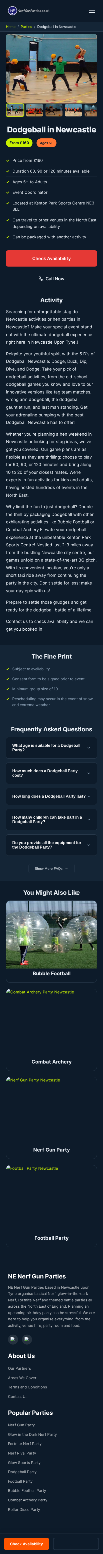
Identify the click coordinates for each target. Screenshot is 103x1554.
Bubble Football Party (27, 1490)
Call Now (55, 278)
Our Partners (19, 1368)
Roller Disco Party (24, 1509)
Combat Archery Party (27, 1500)
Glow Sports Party (24, 1462)
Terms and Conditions (27, 1387)
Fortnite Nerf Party (25, 1443)
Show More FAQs (48, 869)
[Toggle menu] (92, 11)
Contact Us (18, 1396)
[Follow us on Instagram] (27, 1340)
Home (11, 26)
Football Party (20, 1481)
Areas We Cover (22, 1377)
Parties (26, 26)
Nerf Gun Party (21, 1425)
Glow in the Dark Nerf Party (32, 1434)
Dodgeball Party (22, 1471)
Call (79, 1544)
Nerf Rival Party (22, 1453)
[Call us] (83, 11)
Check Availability (51, 258)
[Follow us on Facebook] (13, 1340)
